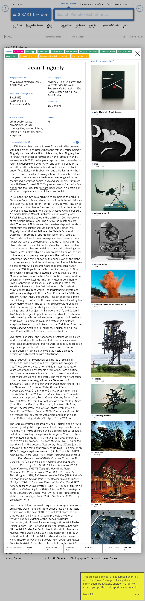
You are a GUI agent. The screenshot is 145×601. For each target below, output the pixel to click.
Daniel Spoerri (27, 184)
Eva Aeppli (31, 52)
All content (19, 52)
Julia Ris (60, 170)
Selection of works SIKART (102, 61)
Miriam (44, 188)
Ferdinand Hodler (108, 52)
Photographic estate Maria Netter (55, 56)
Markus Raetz (12, 56)
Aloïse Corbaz (57, 52)
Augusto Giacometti (89, 52)
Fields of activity (17, 118)
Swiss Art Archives (80, 56)
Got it (136, 595)
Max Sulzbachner (40, 170)
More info (89, 594)
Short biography (55, 78)
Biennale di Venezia (29, 56)
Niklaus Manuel (124, 52)
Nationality (52, 102)
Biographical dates (18, 78)
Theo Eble (23, 170)
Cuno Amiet (43, 52)
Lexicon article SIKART (45, 142)
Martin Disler (71, 52)
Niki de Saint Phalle (49, 293)
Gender (51, 118)
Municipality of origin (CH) (21, 94)
